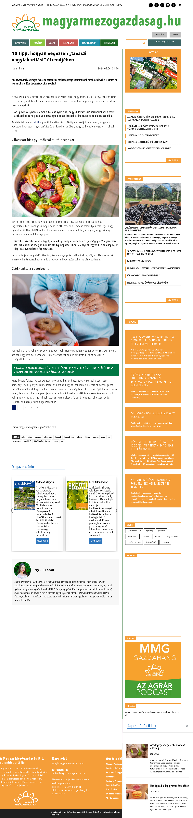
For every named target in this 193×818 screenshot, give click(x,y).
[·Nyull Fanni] (22, 570)
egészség (38, 437)
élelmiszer (48, 437)
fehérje (87, 437)
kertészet (146, 536)
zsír (62, 441)
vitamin (55, 441)
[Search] (143, 42)
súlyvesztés (17, 441)
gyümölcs (161, 530)
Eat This (37, 122)
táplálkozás (38, 441)
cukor (23, 437)
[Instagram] (156, 5)
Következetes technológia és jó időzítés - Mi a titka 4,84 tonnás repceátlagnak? (152, 445)
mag (103, 437)
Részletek (55, 815)
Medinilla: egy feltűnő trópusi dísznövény (147, 141)
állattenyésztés (151, 542)
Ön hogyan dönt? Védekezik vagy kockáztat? (153, 415)
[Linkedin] (162, 5)
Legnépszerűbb (134, 179)
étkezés (79, 437)
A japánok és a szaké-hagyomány (143, 135)
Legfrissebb (132, 111)
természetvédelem (134, 542)
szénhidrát (28, 441)
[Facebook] (151, 5)
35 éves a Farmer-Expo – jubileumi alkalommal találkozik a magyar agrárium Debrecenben (151, 380)
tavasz (47, 441)
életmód (58, 437)
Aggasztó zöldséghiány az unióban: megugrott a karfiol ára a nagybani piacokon (151, 118)
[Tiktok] (173, 5)
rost (109, 437)
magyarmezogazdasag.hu (111, 21)
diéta (30, 437)
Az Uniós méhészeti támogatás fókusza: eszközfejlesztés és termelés (151, 483)
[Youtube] (168, 5)
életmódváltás (69, 437)
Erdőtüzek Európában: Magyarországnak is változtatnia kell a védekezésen (148, 127)
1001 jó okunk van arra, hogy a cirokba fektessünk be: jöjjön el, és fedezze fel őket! (152, 340)
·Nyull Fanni (18, 68)
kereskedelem (132, 536)
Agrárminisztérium (134, 530)
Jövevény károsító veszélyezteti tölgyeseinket (149, 148)
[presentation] (12, 509)
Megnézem (42, 541)
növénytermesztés (171, 536)
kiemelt (157, 536)
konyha (95, 437)
